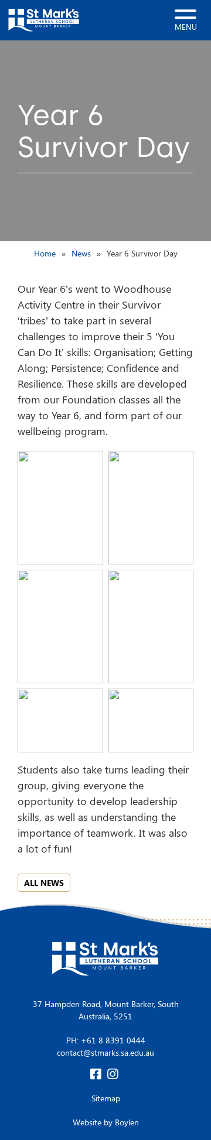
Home (45, 253)
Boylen (127, 1122)
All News (44, 882)
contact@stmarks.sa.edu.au (105, 1052)
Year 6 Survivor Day (142, 253)
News (81, 253)
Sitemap (105, 1098)
